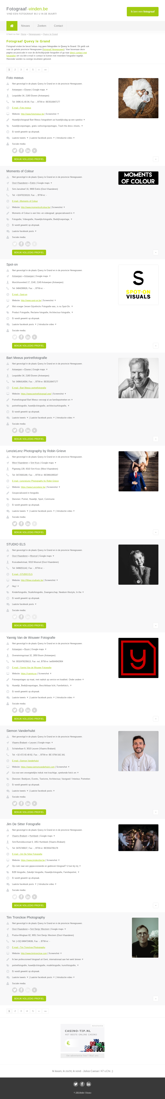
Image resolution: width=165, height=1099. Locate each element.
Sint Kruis (35, 463)
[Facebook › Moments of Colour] (21, 243)
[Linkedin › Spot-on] (27, 337)
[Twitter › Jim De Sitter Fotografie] (14, 896)
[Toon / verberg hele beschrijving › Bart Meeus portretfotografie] (51, 399)
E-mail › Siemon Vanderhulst (25, 761)
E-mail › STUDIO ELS (22, 574)
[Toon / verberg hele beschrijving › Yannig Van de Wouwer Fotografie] (51, 679)
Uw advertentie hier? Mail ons (82, 1055)
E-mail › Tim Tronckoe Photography (28, 947)
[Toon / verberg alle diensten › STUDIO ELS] (51, 592)
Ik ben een (143, 11)
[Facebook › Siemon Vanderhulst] (21, 803)
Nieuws (25, 25)
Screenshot (52, 114)
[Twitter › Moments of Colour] (14, 243)
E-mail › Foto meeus (21, 108)
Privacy (88, 1093)
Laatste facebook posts (42, 138)
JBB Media (80, 1093)
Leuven (32, 742)
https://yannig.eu (29, 673)
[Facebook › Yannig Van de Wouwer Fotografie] (21, 710)
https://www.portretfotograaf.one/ (36, 394)
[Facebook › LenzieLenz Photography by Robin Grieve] (21, 523)
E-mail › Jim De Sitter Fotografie (27, 854)
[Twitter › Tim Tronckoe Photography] (14, 990)
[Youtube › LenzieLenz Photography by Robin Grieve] (34, 523)
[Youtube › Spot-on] (34, 337)
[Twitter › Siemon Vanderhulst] (14, 803)
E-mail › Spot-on (19, 294)
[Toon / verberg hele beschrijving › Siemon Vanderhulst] (51, 772)
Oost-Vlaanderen (20, 183)
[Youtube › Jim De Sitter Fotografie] (34, 896)
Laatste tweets (20, 138)
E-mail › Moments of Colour (25, 201)
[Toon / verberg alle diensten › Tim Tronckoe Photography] (51, 965)
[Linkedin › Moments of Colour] (27, 243)
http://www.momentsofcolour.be (35, 207)
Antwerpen (17, 89)
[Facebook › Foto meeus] (21, 150)
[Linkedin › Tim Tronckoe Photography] (27, 990)
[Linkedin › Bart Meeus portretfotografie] (27, 430)
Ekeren (27, 89)
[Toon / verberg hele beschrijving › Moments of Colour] (51, 213)
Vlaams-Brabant (19, 742)
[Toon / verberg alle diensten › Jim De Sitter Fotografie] (51, 872)
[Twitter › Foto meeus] (14, 150)
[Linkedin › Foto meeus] (27, 150)
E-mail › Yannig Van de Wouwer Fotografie (31, 667)
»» (45, 69)
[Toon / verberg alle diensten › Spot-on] (51, 312)
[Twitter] (75, 1084)
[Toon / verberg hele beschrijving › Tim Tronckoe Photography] (51, 959)
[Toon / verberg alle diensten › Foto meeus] (51, 126)
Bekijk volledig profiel (29, 159)
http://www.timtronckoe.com (34, 953)
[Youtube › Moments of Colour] (34, 243)
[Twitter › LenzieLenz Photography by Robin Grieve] (14, 523)
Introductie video (66, 138)
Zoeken (42, 25)
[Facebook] (82, 1084)
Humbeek (33, 836)
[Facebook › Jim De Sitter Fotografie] (21, 896)
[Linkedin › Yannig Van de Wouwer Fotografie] (27, 710)
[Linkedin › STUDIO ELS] (27, 616)
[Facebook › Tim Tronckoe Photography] (21, 990)
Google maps (40, 89)
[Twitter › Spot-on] (14, 337)
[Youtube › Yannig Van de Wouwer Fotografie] (34, 710)
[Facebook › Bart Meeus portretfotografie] (21, 430)
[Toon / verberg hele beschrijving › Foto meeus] (51, 119)
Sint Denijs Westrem (39, 929)
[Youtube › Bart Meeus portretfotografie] (34, 430)
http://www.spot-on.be (31, 300)
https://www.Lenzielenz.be (33, 487)
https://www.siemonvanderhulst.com (38, 767)
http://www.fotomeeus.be (32, 114)
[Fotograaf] (11, 26)
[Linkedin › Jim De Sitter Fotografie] (27, 896)
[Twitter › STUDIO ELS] (14, 616)
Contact (58, 25)
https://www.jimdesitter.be (33, 860)
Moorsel (34, 556)
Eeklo (32, 183)
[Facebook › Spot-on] (21, 337)
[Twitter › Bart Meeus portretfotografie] (14, 430)
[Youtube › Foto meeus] (34, 150)
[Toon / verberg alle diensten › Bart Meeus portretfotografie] (51, 405)
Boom (27, 649)
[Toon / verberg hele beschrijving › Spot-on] (51, 306)
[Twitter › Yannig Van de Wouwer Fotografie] (14, 710)
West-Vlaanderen (20, 463)
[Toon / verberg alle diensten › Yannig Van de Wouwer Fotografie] (51, 685)
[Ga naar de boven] (156, 159)
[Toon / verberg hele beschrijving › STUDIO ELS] (51, 586)
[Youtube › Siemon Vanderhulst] (34, 803)
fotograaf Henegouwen (53, 49)
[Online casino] (85, 1025)
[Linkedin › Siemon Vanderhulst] (27, 803)
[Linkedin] (88, 1084)
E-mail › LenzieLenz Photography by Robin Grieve (35, 481)
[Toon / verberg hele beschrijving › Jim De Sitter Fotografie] (51, 866)
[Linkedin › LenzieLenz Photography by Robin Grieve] (27, 523)
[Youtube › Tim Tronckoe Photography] (34, 990)
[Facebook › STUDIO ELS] (21, 616)
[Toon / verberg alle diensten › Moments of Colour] (51, 219)
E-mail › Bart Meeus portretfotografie (29, 388)
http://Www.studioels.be (32, 580)
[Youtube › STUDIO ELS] (34, 616)
